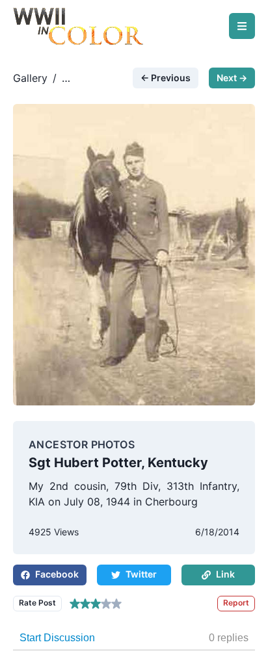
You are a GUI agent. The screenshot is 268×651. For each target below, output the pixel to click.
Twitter (141, 574)
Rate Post (37, 602)
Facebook (57, 574)
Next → (232, 77)
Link (225, 574)
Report (236, 602)
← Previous (166, 77)
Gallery (30, 77)
